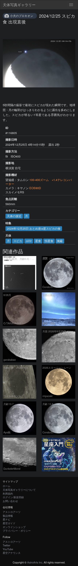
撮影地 (9, 163)
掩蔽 (60, 241)
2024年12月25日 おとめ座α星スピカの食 (34, 228)
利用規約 (8, 493)
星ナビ (6, 519)
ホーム (6, 486)
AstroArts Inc (34, 562)
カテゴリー (12, 211)
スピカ (17, 241)
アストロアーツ (11, 512)
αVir (29, 241)
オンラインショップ (14, 527)
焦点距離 (11, 199)
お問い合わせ (10, 501)
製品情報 (8, 515)
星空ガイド (9, 523)
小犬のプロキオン (21, 16)
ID (6, 128)
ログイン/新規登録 (13, 497)
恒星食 (49, 241)
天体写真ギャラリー (19, 4)
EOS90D (35, 188)
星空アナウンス (11, 553)
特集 (8, 223)
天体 (8, 235)
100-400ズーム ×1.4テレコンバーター (38, 182)
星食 (38, 241)
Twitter (6, 545)
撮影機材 (11, 175)
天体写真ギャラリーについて (19, 490)
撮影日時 (11, 140)
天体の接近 (14, 216)
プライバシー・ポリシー (17, 530)
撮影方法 (11, 151)
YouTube (8, 549)
